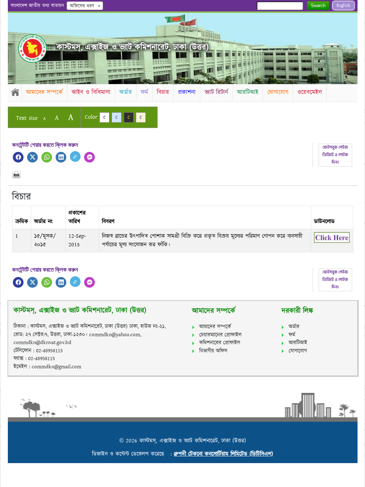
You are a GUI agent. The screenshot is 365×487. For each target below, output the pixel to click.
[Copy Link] (75, 156)
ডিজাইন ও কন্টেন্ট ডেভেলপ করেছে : (133, 454)
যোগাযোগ (277, 92)
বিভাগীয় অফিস (213, 351)
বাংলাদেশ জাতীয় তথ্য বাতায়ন (37, 5)
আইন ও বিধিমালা (91, 92)
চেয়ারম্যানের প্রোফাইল (220, 335)
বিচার (163, 92)
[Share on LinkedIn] (61, 157)
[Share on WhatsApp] (46, 157)
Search (318, 5)
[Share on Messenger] (89, 157)
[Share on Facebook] (18, 157)
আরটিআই (247, 92)
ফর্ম (144, 92)
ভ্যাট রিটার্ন (216, 92)
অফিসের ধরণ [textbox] (82, 6)
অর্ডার (125, 92)
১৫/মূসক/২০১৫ (45, 240)
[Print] (182, 174)
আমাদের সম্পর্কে (44, 92)
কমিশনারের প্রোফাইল (219, 343)
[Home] (14, 92)
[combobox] (85, 5)
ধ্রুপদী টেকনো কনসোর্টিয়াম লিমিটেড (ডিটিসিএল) (223, 454)
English (343, 5)
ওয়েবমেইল (309, 92)
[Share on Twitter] (32, 157)
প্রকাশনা (187, 92)
